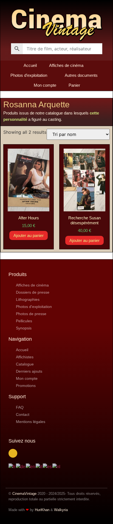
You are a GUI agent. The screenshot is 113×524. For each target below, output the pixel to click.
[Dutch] (56, 466)
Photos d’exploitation (28, 75)
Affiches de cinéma (66, 65)
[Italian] (39, 466)
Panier (74, 85)
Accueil (30, 65)
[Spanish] (47, 466)
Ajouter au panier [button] (28, 235)
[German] (21, 466)
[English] (31, 466)
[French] (12, 466)
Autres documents (81, 75)
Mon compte (45, 85)
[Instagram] (13, 453)
